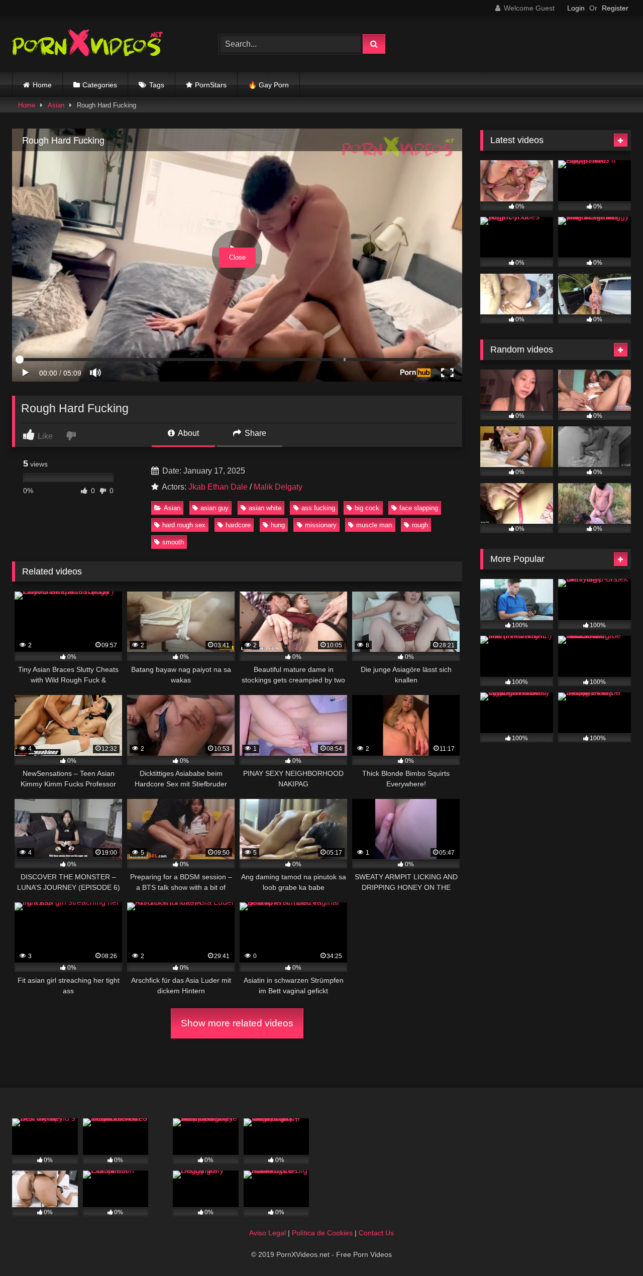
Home (42, 85)
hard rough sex (183, 525)
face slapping (418, 508)
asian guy (214, 508)
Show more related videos (237, 1023)
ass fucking (318, 508)
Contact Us (376, 1233)
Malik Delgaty (278, 487)
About (187, 433)
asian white (265, 508)
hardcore (238, 525)
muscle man (374, 525)
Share (254, 433)
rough (420, 525)
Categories (99, 85)
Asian (56, 105)
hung (278, 525)
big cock (367, 508)
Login (576, 8)
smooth (173, 542)
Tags (156, 85)
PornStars (211, 85)
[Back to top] (612, 1246)
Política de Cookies (322, 1233)
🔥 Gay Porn (268, 85)
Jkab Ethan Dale (218, 487)
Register (615, 8)
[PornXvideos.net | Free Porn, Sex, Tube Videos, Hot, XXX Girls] (87, 44)
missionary (321, 525)
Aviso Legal (267, 1233)
